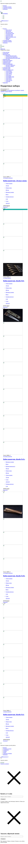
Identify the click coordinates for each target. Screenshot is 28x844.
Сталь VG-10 (9, 74)
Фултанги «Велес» (10, 66)
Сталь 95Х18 (8, 71)
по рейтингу (17, 90)
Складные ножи (9, 34)
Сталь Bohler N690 (10, 76)
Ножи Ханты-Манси (7, 60)
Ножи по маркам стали (11, 36)
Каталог (5, 5)
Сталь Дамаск (9, 73)
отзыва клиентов (7, 456)
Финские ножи (6, 59)
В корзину (5, 207)
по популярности (11, 90)
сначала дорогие (8, 91)
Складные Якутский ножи (12, 56)
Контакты (5, 9)
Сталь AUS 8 (9, 79)
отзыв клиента (7, 278)
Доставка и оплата (7, 6)
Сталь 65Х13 (8, 78)
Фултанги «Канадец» (10, 65)
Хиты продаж (9, 29)
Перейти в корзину (5, 763)
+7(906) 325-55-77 (4, 20)
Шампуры (8, 38)
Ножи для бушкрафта (8, 64)
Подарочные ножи (10, 33)
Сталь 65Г (8, 81)
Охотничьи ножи (7, 61)
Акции (4, 752)
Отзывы (5, 751)
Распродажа (8, 31)
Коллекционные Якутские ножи (13, 58)
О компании (6, 749)
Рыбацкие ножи (6, 62)
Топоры (7, 39)
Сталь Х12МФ (9, 72)
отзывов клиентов (8, 178)
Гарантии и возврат (7, 8)
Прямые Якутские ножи (11, 55)
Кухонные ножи (9, 35)
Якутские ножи (9, 32)
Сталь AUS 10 (9, 80)
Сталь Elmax (8, 75)
